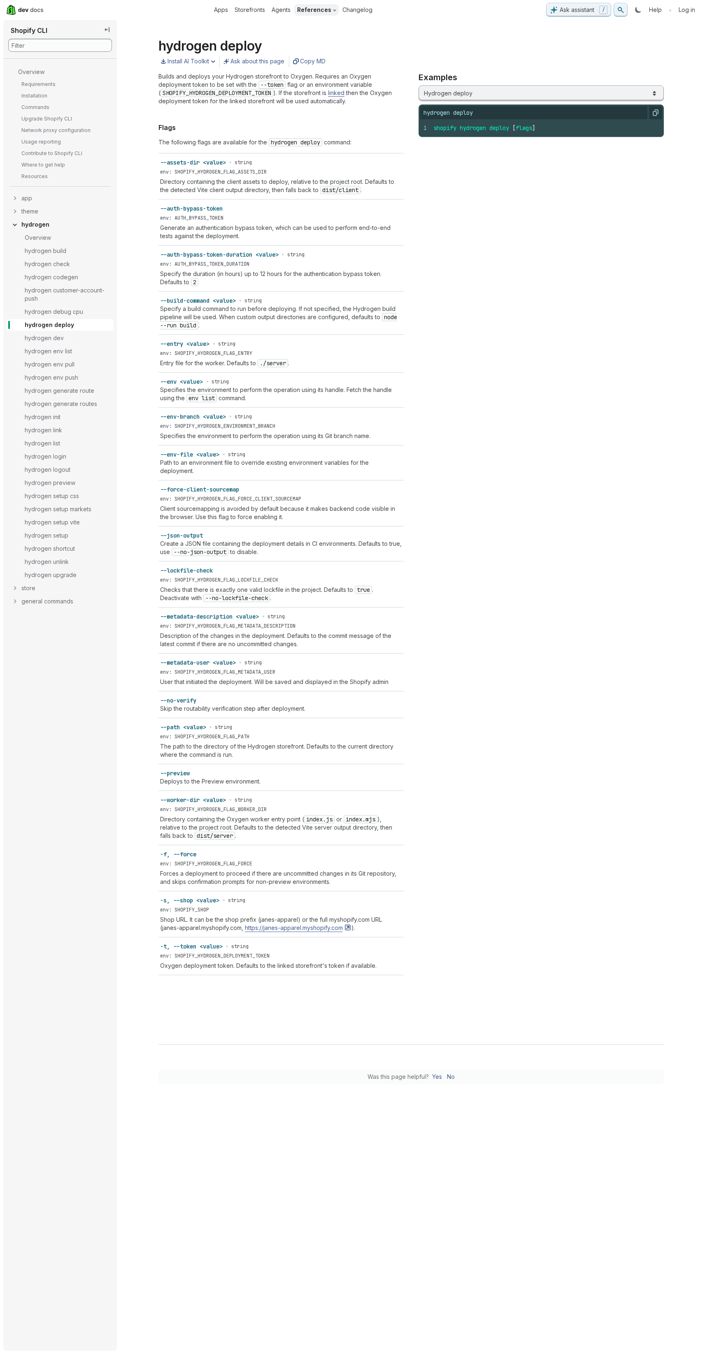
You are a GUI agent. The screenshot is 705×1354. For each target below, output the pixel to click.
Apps (221, 9)
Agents (281, 9)
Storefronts (250, 9)
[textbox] (545, 128)
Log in (687, 9)
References (314, 9)
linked (336, 92)
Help (655, 9)
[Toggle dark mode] (638, 10)
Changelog (357, 9)
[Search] (621, 10)
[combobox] (541, 93)
